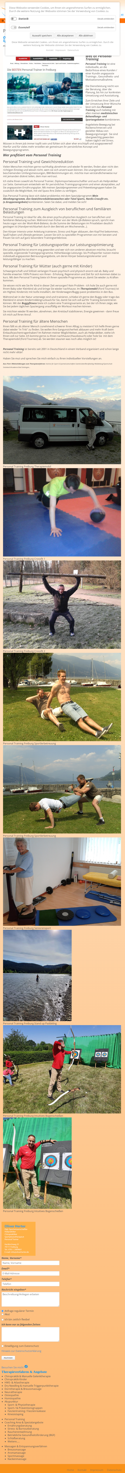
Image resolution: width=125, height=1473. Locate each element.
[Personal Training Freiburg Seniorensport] (62, 925)
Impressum (60, 50)
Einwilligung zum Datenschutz (22, 1346)
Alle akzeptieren (65, 35)
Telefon (8, 1279)
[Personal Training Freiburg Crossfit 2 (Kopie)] (62, 740)
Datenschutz (73, 50)
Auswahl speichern (42, 35)
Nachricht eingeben (14, 1289)
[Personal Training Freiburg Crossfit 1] (62, 555)
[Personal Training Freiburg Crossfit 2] (62, 648)
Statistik (23, 18)
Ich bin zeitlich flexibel (17, 1319)
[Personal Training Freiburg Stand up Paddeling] (37, 1020)
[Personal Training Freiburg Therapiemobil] (62, 463)
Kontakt (50, 50)
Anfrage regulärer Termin (19, 1311)
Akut (7, 1314)
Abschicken (8, 1358)
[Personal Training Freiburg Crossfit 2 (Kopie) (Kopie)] (62, 832)
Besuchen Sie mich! (13, 1367)
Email (8, 1268)
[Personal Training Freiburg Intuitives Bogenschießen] (62, 1112)
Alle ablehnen (86, 35)
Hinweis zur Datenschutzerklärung (21, 1351)
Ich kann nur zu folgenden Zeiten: (21, 1324)
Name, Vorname (11, 1258)
